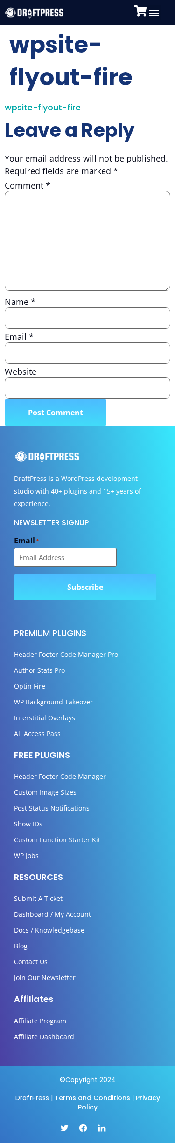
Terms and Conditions (92, 1097)
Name (20, 302)
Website (20, 371)
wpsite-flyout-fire (43, 107)
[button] (153, 12)
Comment (27, 185)
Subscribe (85, 587)
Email (19, 336)
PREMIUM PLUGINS (50, 633)
